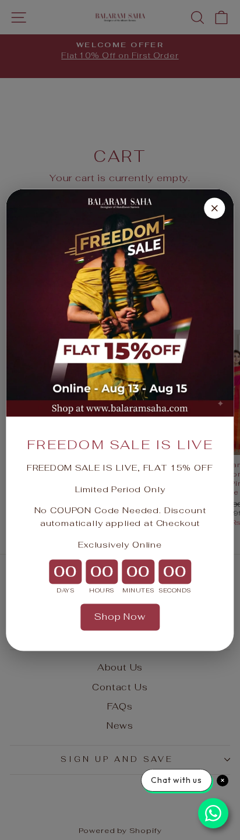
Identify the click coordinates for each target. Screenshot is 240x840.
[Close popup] (214, 207)
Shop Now (120, 616)
